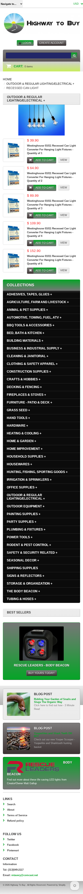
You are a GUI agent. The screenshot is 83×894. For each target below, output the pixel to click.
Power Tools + (19, 537)
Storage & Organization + (29, 583)
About (10, 809)
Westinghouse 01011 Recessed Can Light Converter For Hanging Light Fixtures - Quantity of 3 (51, 204)
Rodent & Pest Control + (29, 545)
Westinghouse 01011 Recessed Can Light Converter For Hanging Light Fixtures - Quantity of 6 (51, 260)
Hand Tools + (18, 417)
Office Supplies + (22, 487)
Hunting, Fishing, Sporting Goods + (37, 472)
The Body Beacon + (23, 591)
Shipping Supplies (22, 568)
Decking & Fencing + (24, 387)
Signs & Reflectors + (25, 575)
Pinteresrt (13, 850)
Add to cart (45, 160)
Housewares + (19, 464)
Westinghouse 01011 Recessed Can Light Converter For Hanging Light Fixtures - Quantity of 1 (51, 149)
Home (7, 79)
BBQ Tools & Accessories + (30, 325)
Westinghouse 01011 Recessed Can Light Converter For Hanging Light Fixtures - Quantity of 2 (51, 177)
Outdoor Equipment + (25, 506)
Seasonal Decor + (23, 560)
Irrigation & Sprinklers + (29, 479)
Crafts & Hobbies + (23, 379)
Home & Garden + (21, 441)
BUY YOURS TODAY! (41, 673)
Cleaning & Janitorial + (27, 356)
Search (11, 804)
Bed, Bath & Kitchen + (25, 333)
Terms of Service (17, 815)
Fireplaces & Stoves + (26, 394)
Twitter (11, 839)
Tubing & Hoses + (21, 599)
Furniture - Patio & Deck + (29, 402)
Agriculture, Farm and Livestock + (38, 302)
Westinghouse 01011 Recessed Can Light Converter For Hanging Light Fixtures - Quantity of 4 (51, 232)
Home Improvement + (24, 448)
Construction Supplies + (29, 371)
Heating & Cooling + (24, 433)
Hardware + (17, 425)
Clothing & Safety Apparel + (32, 363)
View (63, 159)
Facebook (13, 844)
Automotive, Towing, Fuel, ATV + (34, 317)
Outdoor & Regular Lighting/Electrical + (40, 83)
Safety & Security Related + (32, 552)
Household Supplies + (26, 456)
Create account (51, 42)
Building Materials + (25, 340)
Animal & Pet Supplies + (27, 309)
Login (27, 42)
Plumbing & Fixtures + (26, 529)
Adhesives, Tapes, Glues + (29, 294)
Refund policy (15, 820)
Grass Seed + (18, 410)
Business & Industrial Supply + (34, 348)
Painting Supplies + (23, 514)
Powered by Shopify (56, 885)
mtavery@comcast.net (24, 875)
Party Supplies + (21, 521)
